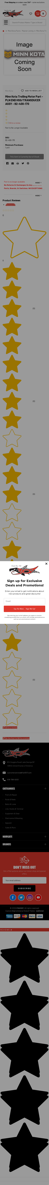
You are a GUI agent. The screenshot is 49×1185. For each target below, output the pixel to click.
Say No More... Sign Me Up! (24, 609)
